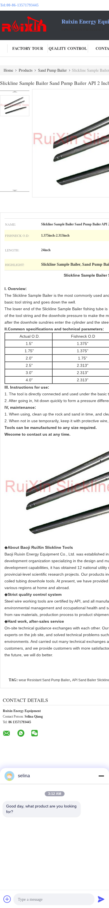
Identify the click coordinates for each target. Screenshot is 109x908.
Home (8, 70)
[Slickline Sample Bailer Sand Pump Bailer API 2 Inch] (14, 105)
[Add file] (7, 899)
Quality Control (68, 48)
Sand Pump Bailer (52, 70)
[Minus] (101, 775)
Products (25, 70)
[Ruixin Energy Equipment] (30, 24)
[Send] (101, 899)
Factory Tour (27, 48)
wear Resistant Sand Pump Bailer (44, 680)
